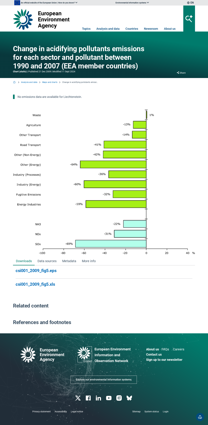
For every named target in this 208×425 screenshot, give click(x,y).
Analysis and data (108, 28)
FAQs (165, 349)
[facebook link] (88, 398)
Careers (178, 349)
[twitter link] (78, 398)
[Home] (14, 82)
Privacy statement (41, 411)
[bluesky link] (129, 398)
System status (151, 411)
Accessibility (61, 411)
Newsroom (151, 28)
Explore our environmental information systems (103, 379)
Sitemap (136, 411)
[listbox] (46, 3)
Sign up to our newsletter (164, 360)
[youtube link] (109, 398)
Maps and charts (49, 82)
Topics (86, 28)
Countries (131, 28)
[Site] (42, 19)
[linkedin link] (99, 398)
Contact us (154, 354)
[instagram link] (119, 398)
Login (166, 411)
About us (170, 28)
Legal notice (77, 411)
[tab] (24, 261)
